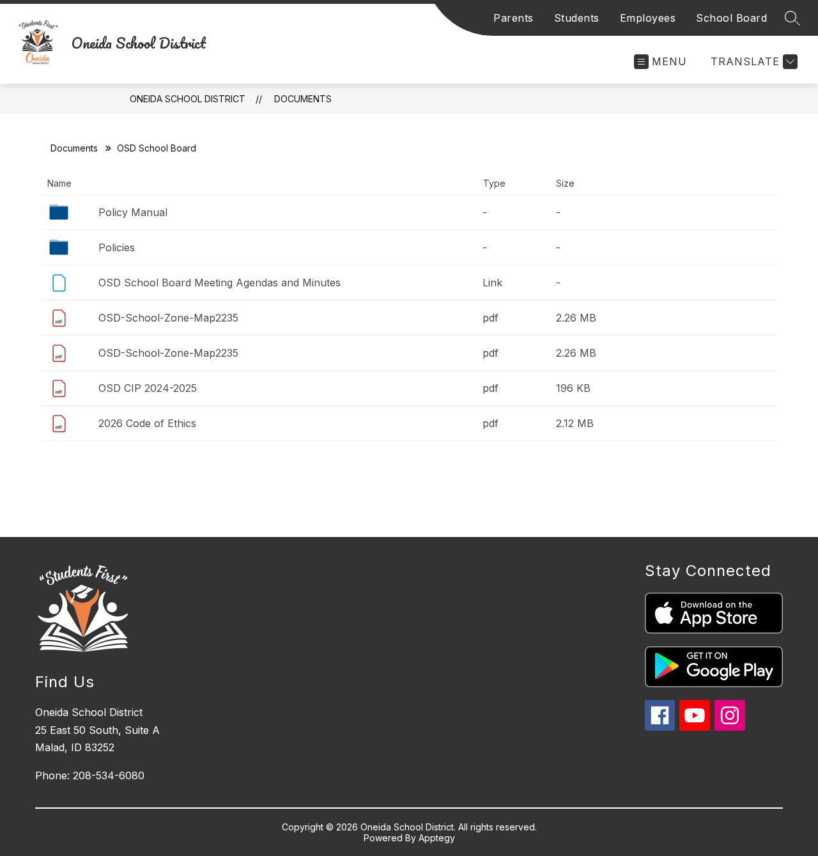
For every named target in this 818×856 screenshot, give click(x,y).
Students (576, 18)
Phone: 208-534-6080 (89, 775)
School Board (731, 18)
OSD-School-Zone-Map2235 (168, 317)
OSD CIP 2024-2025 (147, 388)
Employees (648, 18)
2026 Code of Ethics (147, 423)
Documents (303, 98)
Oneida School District (187, 98)
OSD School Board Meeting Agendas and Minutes (219, 282)
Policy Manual (132, 212)
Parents (513, 18)
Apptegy (437, 837)
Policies (116, 247)
